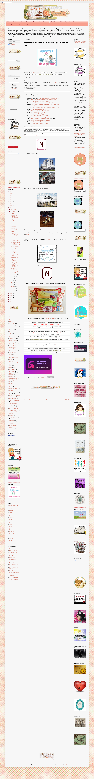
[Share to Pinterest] (53, 377)
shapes (11, 415)
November (13, 211)
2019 (11, 197)
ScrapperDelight (13, 412)
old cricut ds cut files (11, 24)
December (13, 209)
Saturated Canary (13, 408)
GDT (10, 366)
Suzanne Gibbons (13, 579)
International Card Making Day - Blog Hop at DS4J (15, 243)
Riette (56, 345)
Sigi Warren (12, 575)
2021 (11, 193)
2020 (11, 195)
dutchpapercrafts (13, 357)
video (10, 427)
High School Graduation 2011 (15, 239)
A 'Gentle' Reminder (13, 225)
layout (11, 386)
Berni (10, 515)
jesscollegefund (13, 380)
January (13, 290)
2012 (11, 293)
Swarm (11, 423)
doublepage (12, 352)
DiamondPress (13, 349)
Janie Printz (12, 555)
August (12, 276)
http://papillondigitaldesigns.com (40, 118)
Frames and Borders (14, 363)
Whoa (53, 318)
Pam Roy (11, 570)
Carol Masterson (13, 552)
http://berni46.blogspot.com (38, 106)
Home (8, 22)
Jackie (10, 526)
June (12, 280)
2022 (11, 191)
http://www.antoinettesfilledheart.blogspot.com (47, 103)
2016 (11, 201)
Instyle (11, 376)
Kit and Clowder (13, 385)
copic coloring (12, 338)
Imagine (11, 374)
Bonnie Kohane (13, 550)
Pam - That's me (13, 533)
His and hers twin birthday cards (15, 247)
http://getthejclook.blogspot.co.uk (40, 112)
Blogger (66, 764)
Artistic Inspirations (14, 326)
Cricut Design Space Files (56, 22)
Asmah (11, 514)
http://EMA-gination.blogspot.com (40, 110)
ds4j (10, 356)
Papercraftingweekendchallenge (14, 396)
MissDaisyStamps (13, 392)
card (10, 333)
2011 (11, 295)
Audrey (11, 510)
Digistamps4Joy (37, 72)
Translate (13, 44)
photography (12, 398)
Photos (27, 22)
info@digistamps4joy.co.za (38, 339)
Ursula (11, 540)
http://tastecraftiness (41, 101)
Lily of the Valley (13, 388)
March (12, 286)
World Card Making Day (45, 74)
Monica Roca (12, 562)
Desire (10, 519)
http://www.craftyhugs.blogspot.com (42, 121)
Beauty (47, 318)
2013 (11, 207)
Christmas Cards (13, 336)
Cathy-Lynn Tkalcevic (14, 554)
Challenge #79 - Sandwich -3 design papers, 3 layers (15, 217)
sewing (11, 413)
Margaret (11, 531)
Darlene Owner (13, 548)
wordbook (12, 429)
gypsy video (12, 373)
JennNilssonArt (13, 378)
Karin (10, 529)
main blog (55, 82)
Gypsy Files (68, 22)
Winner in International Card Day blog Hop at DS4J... (14, 235)
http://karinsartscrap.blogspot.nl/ (40, 115)
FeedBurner (14, 88)
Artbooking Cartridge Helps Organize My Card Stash (15, 270)
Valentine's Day (13, 425)
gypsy (10, 367)
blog (10, 331)
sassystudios (12, 406)
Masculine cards (14, 223)
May (12, 282)
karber (11, 383)
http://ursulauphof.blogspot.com (41, 123)
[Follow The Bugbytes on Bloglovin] (13, 154)
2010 (11, 297)
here (27, 234)
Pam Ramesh (77, 129)
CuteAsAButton (13, 343)
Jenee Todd (12, 557)
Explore (11, 359)
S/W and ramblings (14, 400)
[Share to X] (50, 377)
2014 (11, 205)
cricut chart (12, 342)
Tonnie (11, 538)
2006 (11, 301)
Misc (27, 24)
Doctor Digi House (13, 350)
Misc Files (21, 24)
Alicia (10, 321)
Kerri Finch (12, 561)
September (13, 274)
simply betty (12, 422)
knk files (75, 22)
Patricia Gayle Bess (14, 572)
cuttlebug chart (13, 345)
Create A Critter (13, 340)
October (13, 213)
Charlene (11, 517)
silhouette (11, 420)
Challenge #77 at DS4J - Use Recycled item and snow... (15, 264)
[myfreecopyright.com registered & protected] (80, 42)
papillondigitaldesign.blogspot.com (52, 31)
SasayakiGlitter (13, 403)
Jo (9, 381)
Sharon (11, 536)
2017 (11, 199)
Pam (10, 393)
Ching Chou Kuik (13, 335)
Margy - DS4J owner (14, 505)
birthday (11, 329)
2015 (11, 203)
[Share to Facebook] (52, 377)
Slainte (12, 231)
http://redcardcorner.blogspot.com (40, 120)
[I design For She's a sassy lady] (80, 279)
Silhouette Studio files (43, 22)
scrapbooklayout (13, 410)
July (12, 278)
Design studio (12, 347)
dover (10, 354)
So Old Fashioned (15, 261)
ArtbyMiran (12, 325)
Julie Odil (11, 528)
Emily (10, 522)
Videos (21, 22)
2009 (11, 299)
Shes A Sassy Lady (13, 417)
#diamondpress (13, 319)
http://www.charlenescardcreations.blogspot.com (45, 107)
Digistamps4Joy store (56, 133)
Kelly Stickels (12, 559)
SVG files (33, 22)
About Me (15, 22)
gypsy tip (11, 371)
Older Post (67, 399)
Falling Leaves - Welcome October (14, 251)
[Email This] (47, 377)
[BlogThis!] (49, 377)
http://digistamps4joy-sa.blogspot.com (49, 98)
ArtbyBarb (12, 323)
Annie (10, 508)
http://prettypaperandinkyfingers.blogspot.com (43, 99)
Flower (11, 361)
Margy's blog (46, 80)
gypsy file (11, 369)
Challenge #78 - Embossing (14, 229)
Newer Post (27, 399)
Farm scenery (49, 239)
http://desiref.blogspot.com (39, 109)
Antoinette (11, 512)
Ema (10, 521)
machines (11, 390)
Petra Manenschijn (13, 574)
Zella (9, 542)
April (12, 284)
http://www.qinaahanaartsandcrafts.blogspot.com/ (45, 104)
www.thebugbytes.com (79, 147)
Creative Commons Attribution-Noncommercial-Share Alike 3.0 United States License (79, 133)
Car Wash (13, 220)
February (13, 288)
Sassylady (11, 405)
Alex (10, 507)
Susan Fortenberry (13, 577)
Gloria (10, 524)
